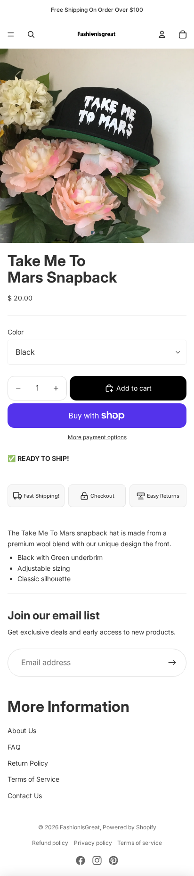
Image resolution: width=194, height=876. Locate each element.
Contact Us (25, 796)
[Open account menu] (162, 34)
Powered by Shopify (129, 827)
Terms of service (139, 842)
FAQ (14, 747)
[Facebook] (80, 860)
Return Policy (28, 763)
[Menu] (11, 34)
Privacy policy (93, 842)
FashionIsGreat (80, 827)
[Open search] (31, 34)
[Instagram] (97, 860)
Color (16, 332)
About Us (22, 730)
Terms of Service (33, 779)
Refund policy (50, 842)
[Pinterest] (113, 860)
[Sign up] (172, 663)
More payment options (97, 437)
